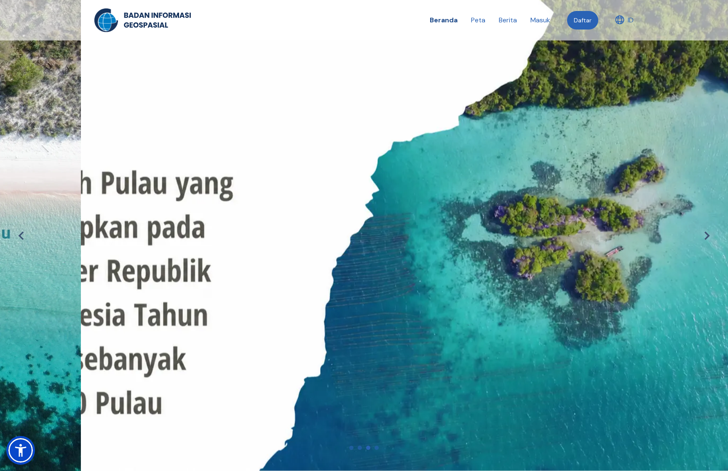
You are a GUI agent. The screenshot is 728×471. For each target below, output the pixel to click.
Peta (478, 20)
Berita (508, 20)
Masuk (540, 20)
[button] (20, 450)
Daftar (583, 20)
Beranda (444, 20)
